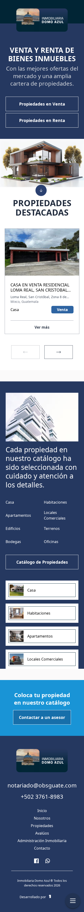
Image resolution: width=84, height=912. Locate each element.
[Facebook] (36, 861)
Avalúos (42, 833)
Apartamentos (18, 515)
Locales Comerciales (55, 515)
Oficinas (51, 541)
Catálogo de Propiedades (42, 562)
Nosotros (42, 818)
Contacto (42, 848)
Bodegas (13, 541)
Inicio (42, 810)
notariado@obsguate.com (42, 785)
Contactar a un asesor (42, 717)
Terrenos (52, 528)
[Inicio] (42, 20)
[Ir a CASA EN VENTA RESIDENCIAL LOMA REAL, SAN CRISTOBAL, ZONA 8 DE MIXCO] (42, 255)
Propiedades (42, 825)
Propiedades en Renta (42, 120)
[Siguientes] (58, 352)
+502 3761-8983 (42, 796)
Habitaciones (55, 502)
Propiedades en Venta (42, 104)
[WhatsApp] (47, 861)
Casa (10, 502)
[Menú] (72, 900)
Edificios (13, 528)
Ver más (42, 327)
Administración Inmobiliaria (42, 840)
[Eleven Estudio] (55, 897)
